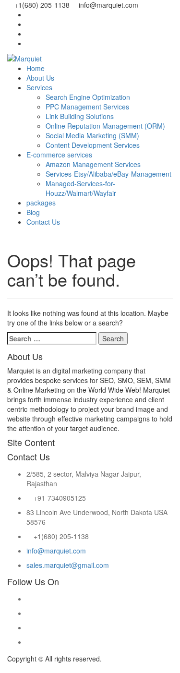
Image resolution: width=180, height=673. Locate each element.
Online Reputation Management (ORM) (105, 126)
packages (41, 202)
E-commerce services (59, 154)
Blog (33, 212)
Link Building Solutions (80, 116)
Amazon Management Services (93, 164)
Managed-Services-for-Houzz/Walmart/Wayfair (81, 188)
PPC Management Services (87, 106)
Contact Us (43, 222)
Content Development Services (93, 145)
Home (35, 68)
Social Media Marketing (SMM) (92, 135)
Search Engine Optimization (88, 97)
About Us (40, 78)
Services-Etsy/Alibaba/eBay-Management (108, 174)
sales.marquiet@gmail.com (67, 565)
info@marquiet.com (56, 550)
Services (39, 87)
